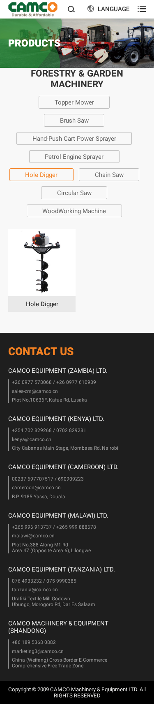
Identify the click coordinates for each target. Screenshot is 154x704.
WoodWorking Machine (74, 211)
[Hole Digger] (42, 262)
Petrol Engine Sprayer (74, 156)
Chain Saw (109, 175)
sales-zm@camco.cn (35, 391)
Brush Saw (74, 120)
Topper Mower (74, 102)
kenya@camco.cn (31, 439)
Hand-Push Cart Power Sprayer (74, 138)
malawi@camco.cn (33, 536)
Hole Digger (41, 175)
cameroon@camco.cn (36, 487)
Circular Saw (74, 193)
